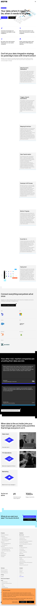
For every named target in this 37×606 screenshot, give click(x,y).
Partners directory (4, 571)
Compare (2, 556)
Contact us (21, 572)
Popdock (2, 552)
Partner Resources (4, 572)
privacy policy (10, 595)
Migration (2, 542)
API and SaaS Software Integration (25, 541)
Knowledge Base (5, 587)
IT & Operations (22, 550)
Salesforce (21, 559)
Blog (3, 584)
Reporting (3, 546)
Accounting (21, 549)
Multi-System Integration (6, 539)
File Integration (4, 537)
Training (3, 586)
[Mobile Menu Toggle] (35, 1)
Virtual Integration (5, 540)
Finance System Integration (24, 536)
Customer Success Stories (7, 583)
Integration (3, 536)
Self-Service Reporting (6, 550)
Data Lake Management (6, 543)
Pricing (2, 576)
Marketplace (3, 555)
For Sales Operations (23, 547)
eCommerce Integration (23, 542)
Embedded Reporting (6, 549)
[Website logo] (4, 1)
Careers (20, 571)
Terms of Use (14, 596)
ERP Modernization (22, 539)
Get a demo (21, 576)
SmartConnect (3, 553)
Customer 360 (22, 538)
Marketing (21, 553)
